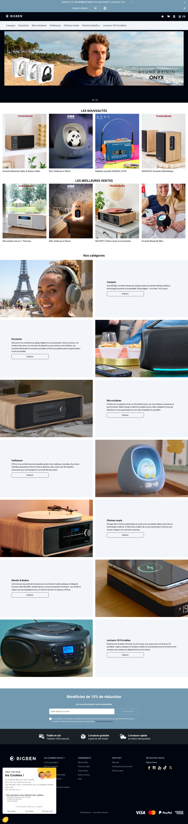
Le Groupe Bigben (51, 762)
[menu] (94, 25)
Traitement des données (104, 721)
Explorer (125, 294)
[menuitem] (12, 25)
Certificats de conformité (122, 766)
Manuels (115, 762)
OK (95, 8)
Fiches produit (117, 771)
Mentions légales (51, 766)
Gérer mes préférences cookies (56, 787)
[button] (92, 99)
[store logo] (14, 16)
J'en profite (17, 84)
